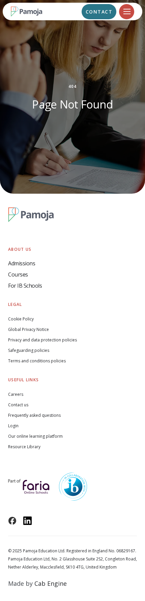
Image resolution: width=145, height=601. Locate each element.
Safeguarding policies (28, 350)
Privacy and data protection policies (42, 340)
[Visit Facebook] (12, 520)
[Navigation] (126, 11)
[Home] (31, 11)
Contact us (18, 405)
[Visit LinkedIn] (27, 520)
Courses (18, 274)
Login (13, 426)
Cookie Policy (21, 319)
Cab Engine (50, 583)
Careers (15, 394)
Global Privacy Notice (28, 329)
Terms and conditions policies (37, 361)
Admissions (21, 263)
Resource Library (24, 447)
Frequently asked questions (34, 415)
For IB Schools (25, 285)
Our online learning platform (35, 436)
